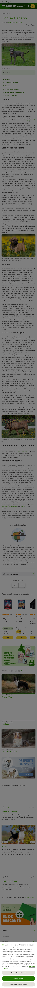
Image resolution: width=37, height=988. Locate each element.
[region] (18, 965)
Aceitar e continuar (18, 978)
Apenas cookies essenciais (18, 984)
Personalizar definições (18, 973)
